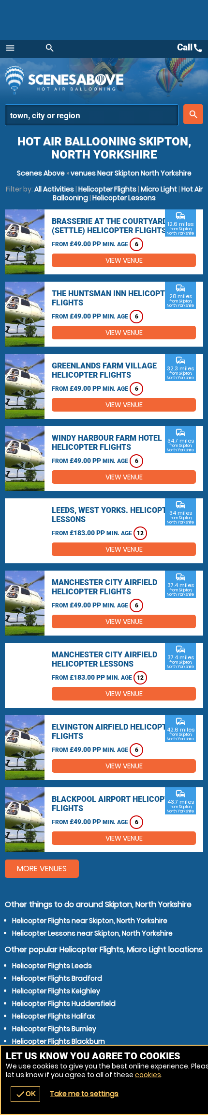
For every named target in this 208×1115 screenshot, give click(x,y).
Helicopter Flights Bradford (57, 978)
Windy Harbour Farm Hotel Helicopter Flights (107, 442)
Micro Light (159, 189)
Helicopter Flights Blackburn (58, 1041)
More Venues (42, 868)
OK (25, 1094)
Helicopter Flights (107, 189)
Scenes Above (41, 173)
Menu (10, 48)
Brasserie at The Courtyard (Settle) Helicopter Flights (109, 226)
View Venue (124, 260)
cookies (148, 1075)
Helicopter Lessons (124, 198)
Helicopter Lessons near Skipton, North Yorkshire (92, 933)
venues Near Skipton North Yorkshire (131, 173)
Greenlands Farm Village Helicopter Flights (104, 370)
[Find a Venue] (91, 115)
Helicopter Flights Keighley (56, 991)
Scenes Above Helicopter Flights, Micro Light (89, 80)
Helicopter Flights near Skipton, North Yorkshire (89, 920)
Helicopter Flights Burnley (54, 1029)
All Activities (54, 189)
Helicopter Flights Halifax (53, 1016)
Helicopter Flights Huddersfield (64, 1003)
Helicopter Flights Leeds (52, 966)
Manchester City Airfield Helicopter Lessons (104, 659)
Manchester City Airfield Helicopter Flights (104, 587)
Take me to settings (84, 1094)
